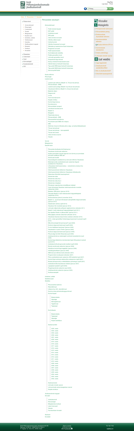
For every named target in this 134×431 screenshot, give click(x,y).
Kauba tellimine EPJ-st (105, 44)
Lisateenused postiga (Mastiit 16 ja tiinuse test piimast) (64, 87)
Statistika (27, 42)
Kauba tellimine (49, 74)
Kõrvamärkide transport (55, 106)
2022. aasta (54, 335)
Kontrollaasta (52, 310)
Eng (108, 2)
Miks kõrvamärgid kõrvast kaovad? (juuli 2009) (61, 223)
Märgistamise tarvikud (54, 404)
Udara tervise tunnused (55, 38)
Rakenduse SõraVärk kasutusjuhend (58, 174)
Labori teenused (53, 406)
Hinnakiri (27, 46)
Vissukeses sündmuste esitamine (57, 151)
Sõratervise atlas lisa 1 (54, 178)
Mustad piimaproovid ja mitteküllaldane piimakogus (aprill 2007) (66, 261)
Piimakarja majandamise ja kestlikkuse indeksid (61, 185)
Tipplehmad (54, 304)
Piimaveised (27, 21)
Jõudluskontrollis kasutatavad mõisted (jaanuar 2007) (63, 264)
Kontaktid (27, 50)
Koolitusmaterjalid (53, 272)
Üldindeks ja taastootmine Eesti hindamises (60, 46)
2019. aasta (54, 341)
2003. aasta (54, 376)
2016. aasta (54, 348)
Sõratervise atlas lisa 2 (54, 181)
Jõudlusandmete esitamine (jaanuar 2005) (60, 270)
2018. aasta (54, 344)
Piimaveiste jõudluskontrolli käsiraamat (59, 149)
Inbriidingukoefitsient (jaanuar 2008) (58, 250)
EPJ (24, 66)
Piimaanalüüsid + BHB (54, 117)
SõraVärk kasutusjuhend (104, 73)
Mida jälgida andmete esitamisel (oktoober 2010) (62, 214)
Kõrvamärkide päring (102, 31)
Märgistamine (28, 33)
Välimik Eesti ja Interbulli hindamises (58, 64)
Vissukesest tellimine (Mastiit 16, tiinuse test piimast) (63, 89)
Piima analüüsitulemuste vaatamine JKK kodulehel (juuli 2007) (66, 257)
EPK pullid (51, 35)
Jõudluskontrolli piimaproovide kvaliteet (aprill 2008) (63, 244)
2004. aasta (54, 374)
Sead (24, 59)
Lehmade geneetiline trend (56, 57)
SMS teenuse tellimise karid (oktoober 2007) (61, 253)
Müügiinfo (51, 113)
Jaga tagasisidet (101, 63)
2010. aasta (54, 361)
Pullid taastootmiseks (54, 51)
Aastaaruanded (52, 325)
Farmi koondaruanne (54, 97)
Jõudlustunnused (53, 33)
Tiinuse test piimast (53, 128)
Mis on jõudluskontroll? (103, 71)
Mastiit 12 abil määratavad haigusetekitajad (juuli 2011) (64, 210)
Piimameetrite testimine (55, 285)
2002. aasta (54, 378)
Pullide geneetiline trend (55, 55)
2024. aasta (54, 331)
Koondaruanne (52, 104)
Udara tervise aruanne (54, 135)
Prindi (111, 4)
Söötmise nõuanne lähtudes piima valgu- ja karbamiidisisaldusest (67, 126)
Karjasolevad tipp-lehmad (55, 59)
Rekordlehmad (52, 287)
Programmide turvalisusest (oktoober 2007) (60, 255)
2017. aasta (54, 346)
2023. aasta (54, 333)
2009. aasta (54, 363)
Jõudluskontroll (52, 399)
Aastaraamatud (52, 383)
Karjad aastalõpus (56, 320)
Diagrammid (51, 93)
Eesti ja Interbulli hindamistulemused (58, 61)
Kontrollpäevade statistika (55, 53)
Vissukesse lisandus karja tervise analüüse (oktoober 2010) (65, 217)
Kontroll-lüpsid (52, 293)
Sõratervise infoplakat (54, 183)
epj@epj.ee (110, 429)
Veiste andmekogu (102, 53)
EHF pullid (51, 31)
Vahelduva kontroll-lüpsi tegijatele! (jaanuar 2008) (62, 248)
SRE (49, 124)
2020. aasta (54, 339)
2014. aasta (54, 352)
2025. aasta (54, 328)
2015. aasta (54, 350)
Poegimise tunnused (54, 48)
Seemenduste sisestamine (100, 49)
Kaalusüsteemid (28, 64)
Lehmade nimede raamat (55, 385)
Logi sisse (105, 4)
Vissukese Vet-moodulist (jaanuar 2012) (59, 206)
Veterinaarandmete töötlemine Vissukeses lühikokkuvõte (64, 172)
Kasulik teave (28, 35)
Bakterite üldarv (52, 91)
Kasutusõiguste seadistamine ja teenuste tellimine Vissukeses (66, 160)
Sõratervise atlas (53, 176)
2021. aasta (54, 337)
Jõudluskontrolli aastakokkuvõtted (101, 67)
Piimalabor (26, 54)
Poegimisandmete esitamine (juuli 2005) (59, 268)
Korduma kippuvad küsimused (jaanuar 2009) (61, 232)
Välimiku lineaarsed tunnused (56, 44)
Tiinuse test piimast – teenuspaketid (58, 130)
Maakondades (55, 297)
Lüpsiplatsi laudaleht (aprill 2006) (57, 266)
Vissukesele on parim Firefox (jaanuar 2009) (61, 229)
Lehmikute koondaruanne (55, 108)
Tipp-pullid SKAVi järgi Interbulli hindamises (60, 68)
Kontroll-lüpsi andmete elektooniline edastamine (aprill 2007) (65, 259)
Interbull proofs (52, 42)
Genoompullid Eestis (54, 70)
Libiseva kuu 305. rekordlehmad (57, 289)
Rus (111, 2)
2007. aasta (54, 368)
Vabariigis (54, 299)
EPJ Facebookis (66, 429)
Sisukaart (27, 48)
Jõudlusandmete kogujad (31, 44)
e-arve (50, 95)
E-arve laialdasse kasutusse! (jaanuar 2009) (61, 227)
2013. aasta (54, 355)
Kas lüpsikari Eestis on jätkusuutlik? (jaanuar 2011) (62, 212)
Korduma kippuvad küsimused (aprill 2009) (60, 225)
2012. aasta (54, 357)
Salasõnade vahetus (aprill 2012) (57, 204)
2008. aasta (54, 365)
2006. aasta (54, 370)
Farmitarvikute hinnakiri (55, 410)
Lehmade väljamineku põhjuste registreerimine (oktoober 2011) (66, 208)
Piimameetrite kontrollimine (56, 119)
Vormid (27, 31)
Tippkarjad (54, 306)
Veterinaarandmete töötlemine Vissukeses (60, 170)
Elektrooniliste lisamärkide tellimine (102, 35)
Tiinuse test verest (53, 132)
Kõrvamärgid (27, 61)
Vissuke (50, 137)
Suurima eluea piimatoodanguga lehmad (60, 291)
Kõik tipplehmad (56, 301)
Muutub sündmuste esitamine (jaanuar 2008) (61, 246)
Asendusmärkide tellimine (101, 40)
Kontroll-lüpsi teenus (54, 102)
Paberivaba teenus (53, 115)
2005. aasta (54, 372)
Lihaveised (26, 56)
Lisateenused (28, 29)
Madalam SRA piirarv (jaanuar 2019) (58, 191)
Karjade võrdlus (52, 100)
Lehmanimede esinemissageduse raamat (60, 387)
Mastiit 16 (51, 111)
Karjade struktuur (53, 389)
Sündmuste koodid (53, 157)
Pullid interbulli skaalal (54, 29)
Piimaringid (28, 27)
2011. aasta (54, 359)
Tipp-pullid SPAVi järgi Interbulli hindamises (60, 66)
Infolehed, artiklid (30, 38)
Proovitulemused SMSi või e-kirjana (58, 121)
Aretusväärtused (29, 25)
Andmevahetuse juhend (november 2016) (60, 197)
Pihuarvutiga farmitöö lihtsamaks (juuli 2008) (61, 234)
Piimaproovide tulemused (104, 29)
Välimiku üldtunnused (54, 40)
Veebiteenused (28, 40)
